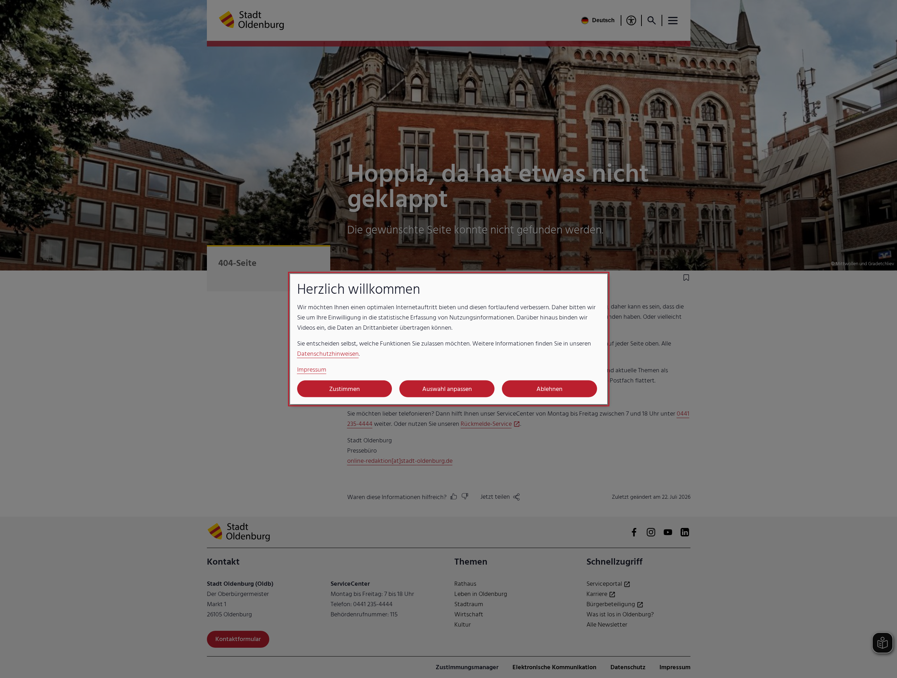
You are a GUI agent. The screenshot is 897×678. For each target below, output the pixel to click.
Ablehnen (549, 389)
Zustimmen (344, 389)
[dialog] (448, 339)
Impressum (311, 370)
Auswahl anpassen (447, 389)
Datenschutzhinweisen (328, 354)
